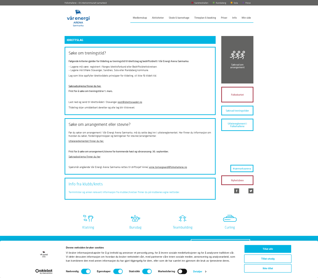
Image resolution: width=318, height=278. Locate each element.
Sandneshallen (201, 2)
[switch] (118, 271)
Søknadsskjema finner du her (84, 156)
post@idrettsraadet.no (130, 102)
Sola (236, 2)
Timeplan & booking (205, 17)
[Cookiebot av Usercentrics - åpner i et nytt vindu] (43, 271)
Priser (224, 17)
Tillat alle (268, 248)
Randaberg (221, 2)
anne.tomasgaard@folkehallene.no (168, 167)
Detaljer (197, 271)
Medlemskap (140, 17)
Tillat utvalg (268, 258)
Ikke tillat (268, 268)
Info (234, 17)
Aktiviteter (158, 17)
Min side (246, 17)
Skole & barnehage (179, 17)
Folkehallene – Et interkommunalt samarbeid (86, 2)
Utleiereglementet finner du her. (86, 141)
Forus (248, 2)
